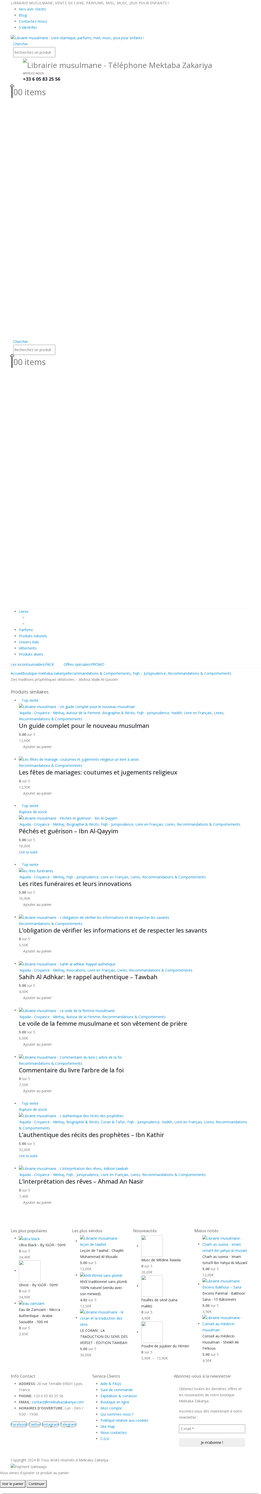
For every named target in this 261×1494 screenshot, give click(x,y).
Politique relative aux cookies (124, 1420)
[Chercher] (58, 53)
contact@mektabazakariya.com (58, 1402)
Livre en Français (198, 712)
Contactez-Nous (33, 21)
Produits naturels (33, 635)
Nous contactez (113, 1432)
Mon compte (111, 1408)
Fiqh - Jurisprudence (153, 712)
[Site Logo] (77, 37)
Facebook (19, 1424)
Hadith (176, 712)
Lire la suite (28, 852)
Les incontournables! (32, 664)
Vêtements (28, 648)
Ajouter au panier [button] (37, 746)
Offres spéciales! (84, 664)
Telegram (68, 1424)
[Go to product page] (134, 759)
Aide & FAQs (110, 1383)
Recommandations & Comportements (50, 718)
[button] (20, 43)
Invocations (75, 970)
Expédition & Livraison (118, 1395)
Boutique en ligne (114, 1402)
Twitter (35, 1424)
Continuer (37, 1483)
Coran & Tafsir (113, 1121)
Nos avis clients (32, 9)
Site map (107, 1426)
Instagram (50, 1424)
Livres (24, 611)
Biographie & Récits (118, 712)
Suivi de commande (116, 1389)
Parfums (26, 629)
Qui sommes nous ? (116, 1414)
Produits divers (31, 654)
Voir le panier (12, 1483)
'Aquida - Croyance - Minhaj (41, 712)
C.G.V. (105, 1438)
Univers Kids (29, 642)
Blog (23, 15)
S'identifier (28, 27)
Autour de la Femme (83, 712)
